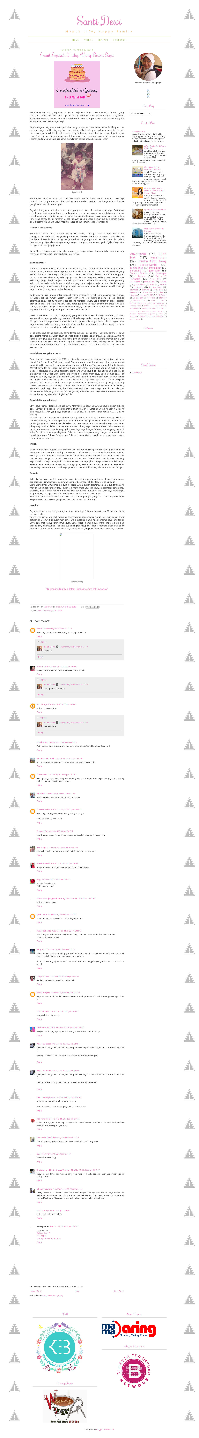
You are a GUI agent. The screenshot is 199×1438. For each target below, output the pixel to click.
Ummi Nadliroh (44, 809)
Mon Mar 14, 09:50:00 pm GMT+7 (56, 1154)
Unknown (42, 774)
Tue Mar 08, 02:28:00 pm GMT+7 (67, 809)
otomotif (163, 298)
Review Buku (158, 290)
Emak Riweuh (43, 863)
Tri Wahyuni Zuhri (46, 1027)
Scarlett (145, 290)
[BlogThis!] (89, 607)
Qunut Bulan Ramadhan (155, 209)
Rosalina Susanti (45, 758)
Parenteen (151, 298)
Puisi (152, 284)
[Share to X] (92, 607)
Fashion (163, 281)
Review (141, 276)
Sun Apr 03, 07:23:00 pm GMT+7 (56, 1210)
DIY (151, 295)
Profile (88, 40)
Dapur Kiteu (149, 281)
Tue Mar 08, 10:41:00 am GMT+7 (62, 704)
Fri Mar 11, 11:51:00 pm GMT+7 (65, 1137)
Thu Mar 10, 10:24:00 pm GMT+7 (66, 1043)
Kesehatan (158, 257)
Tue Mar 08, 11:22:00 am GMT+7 (62, 742)
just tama (42, 914)
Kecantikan (135, 281)
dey (39, 879)
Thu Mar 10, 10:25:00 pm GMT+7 (66, 1070)
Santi (39, 628)
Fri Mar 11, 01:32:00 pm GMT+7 (67, 1118)
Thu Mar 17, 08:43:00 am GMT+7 (85, 1170)
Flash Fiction (161, 295)
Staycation (144, 316)
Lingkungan (138, 298)
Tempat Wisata (139, 273)
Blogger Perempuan (105, 1429)
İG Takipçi (41, 1235)
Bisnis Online (149, 292)
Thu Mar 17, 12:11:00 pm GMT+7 (67, 1189)
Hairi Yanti (42, 742)
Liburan (143, 295)
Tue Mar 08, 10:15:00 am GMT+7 (63, 666)
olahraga (134, 289)
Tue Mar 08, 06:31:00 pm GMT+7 (63, 847)
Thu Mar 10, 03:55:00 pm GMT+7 (64, 1011)
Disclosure (120, 40)
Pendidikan (155, 267)
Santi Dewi (99, 20)
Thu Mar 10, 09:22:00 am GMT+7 (60, 949)
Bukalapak (148, 306)
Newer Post (36, 1291)
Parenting (135, 270)
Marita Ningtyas (45, 1097)
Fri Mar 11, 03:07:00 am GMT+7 (67, 1097)
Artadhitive (137, 372)
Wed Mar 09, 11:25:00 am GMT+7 (66, 930)
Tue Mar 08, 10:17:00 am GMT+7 (73, 646)
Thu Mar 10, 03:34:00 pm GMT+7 (65, 992)
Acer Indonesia (157, 301)
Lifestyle (139, 287)
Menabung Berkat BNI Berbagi (154, 229)
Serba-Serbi (57, 610)
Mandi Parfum (158, 311)
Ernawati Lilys (44, 1137)
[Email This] (87, 607)
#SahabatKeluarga (140, 301)
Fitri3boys (42, 704)
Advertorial (138, 254)
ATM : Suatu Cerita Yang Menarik (155, 147)
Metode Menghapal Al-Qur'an (142, 314)
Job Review (139, 284)
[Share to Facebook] (95, 607)
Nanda (40, 831)
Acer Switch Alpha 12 (138, 303)
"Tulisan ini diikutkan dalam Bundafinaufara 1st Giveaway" (77, 589)
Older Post (118, 1291)
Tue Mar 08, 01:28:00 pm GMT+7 (61, 774)
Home (75, 40)
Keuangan (161, 273)
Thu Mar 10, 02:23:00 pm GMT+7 (64, 976)
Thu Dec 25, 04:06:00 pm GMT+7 (64, 1226)
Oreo (161, 314)
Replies (43, 641)
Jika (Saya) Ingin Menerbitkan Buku (152, 168)
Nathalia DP (43, 1011)
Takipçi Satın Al (43, 1233)
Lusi (39, 1154)
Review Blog (155, 287)
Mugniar (41, 949)
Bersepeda (134, 292)
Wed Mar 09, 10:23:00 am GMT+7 (62, 914)
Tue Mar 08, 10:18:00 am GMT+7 (73, 684)
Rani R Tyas (42, 666)
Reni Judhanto (44, 930)
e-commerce (135, 319)
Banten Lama (135, 306)
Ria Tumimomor (45, 1118)
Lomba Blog (136, 267)
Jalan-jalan (154, 270)
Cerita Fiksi (155, 279)
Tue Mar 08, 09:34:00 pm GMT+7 (65, 863)
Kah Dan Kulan (139, 131)
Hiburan (133, 295)
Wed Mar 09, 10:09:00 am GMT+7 (80, 898)
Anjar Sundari (44, 1043)
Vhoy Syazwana (44, 1189)
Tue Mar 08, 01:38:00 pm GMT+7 (60, 793)
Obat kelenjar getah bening (51, 898)
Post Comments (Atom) (52, 1295)
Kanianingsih (43, 992)
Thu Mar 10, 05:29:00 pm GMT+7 (70, 1027)
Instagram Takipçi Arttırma (49, 1238)
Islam (161, 292)
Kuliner (163, 284)
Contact (103, 40)
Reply (39, 636)
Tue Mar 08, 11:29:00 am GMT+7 (69, 758)
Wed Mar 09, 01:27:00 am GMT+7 (56, 879)
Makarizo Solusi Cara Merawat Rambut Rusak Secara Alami (154, 190)
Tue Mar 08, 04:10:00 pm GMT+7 (58, 831)
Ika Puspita (43, 847)
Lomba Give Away (44, 610)
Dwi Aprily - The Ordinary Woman (53, 1170)
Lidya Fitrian (43, 976)
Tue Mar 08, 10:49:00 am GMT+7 (73, 722)
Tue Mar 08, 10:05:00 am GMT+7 (57, 628)
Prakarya (133, 316)
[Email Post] (82, 607)
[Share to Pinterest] (98, 607)
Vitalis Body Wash (157, 316)
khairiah (41, 793)
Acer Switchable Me (156, 303)
